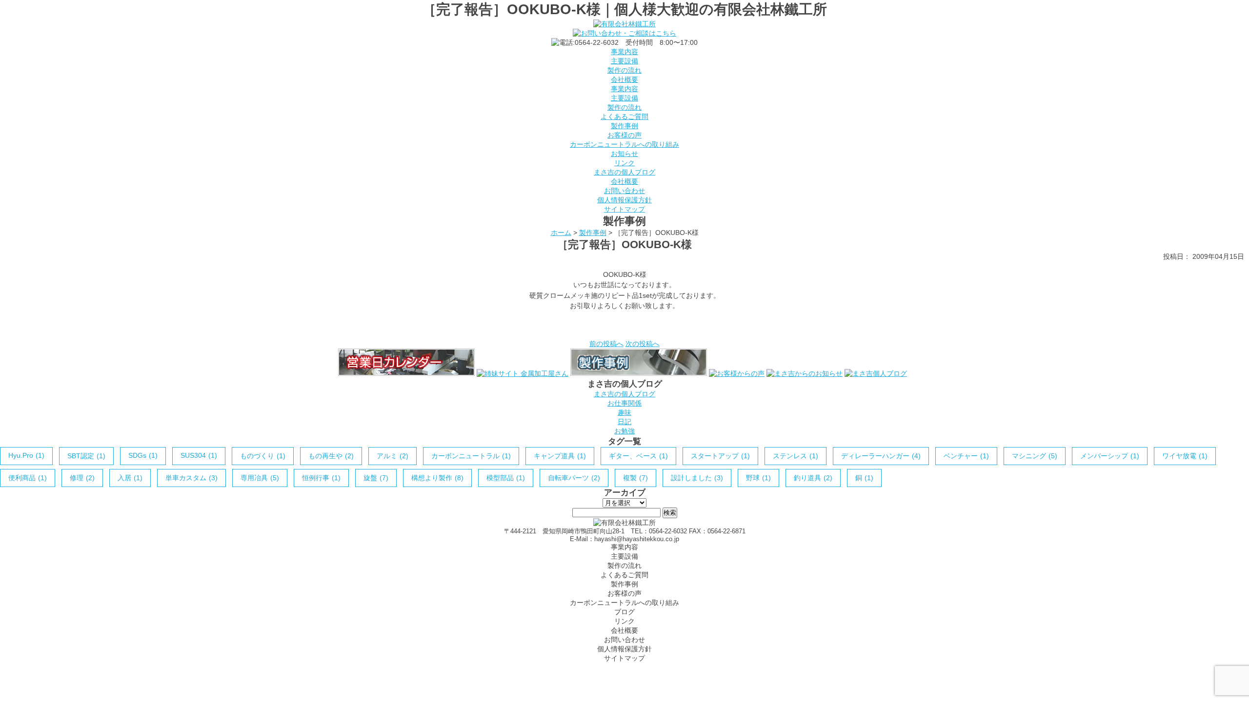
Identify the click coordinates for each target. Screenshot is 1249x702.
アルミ (392, 456)
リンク (624, 163)
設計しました (697, 478)
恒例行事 (321, 478)
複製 (635, 478)
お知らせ (624, 153)
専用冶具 (260, 478)
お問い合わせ (624, 191)
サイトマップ (624, 209)
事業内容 (624, 52)
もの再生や (331, 456)
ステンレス (795, 456)
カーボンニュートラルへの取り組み (624, 144)
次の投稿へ (642, 344)
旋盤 (375, 478)
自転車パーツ (574, 478)
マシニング (1034, 456)
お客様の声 (624, 135)
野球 (758, 478)
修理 (82, 478)
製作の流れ (624, 70)
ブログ (624, 612)
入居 (130, 478)
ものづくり (262, 456)
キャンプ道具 (560, 456)
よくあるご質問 (624, 116)
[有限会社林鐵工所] (624, 24)
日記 (624, 422)
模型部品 (505, 478)
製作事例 (624, 126)
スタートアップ (720, 456)
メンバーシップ (1109, 456)
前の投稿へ (606, 344)
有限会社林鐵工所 (615, 666)
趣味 (624, 412)
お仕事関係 (624, 403)
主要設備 (624, 61)
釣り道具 (813, 478)
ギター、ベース (638, 456)
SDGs (143, 455)
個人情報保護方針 (624, 200)
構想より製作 (437, 478)
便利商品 (27, 478)
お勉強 (624, 431)
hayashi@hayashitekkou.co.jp (636, 539)
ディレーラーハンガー (881, 456)
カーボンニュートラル (471, 456)
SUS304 (199, 455)
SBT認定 (86, 456)
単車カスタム (191, 478)
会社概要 (624, 79)
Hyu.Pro (26, 455)
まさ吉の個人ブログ (624, 172)
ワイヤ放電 (1185, 456)
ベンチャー (966, 456)
